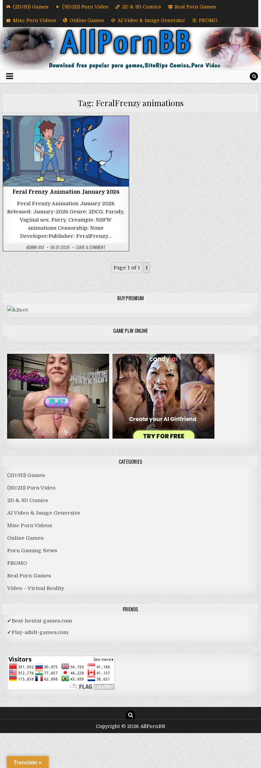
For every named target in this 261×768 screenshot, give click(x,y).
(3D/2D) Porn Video (85, 6)
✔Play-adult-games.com (37, 632)
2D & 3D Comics (141, 6)
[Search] (254, 76)
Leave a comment (91, 247)
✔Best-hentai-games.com (39, 621)
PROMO (208, 20)
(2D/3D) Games (31, 6)
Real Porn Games (195, 6)
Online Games (87, 20)
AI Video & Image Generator (151, 20)
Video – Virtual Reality (35, 588)
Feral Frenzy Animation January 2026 (66, 193)
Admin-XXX (35, 247)
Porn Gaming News (32, 551)
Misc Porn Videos (34, 20)
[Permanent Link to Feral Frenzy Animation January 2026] (66, 151)
